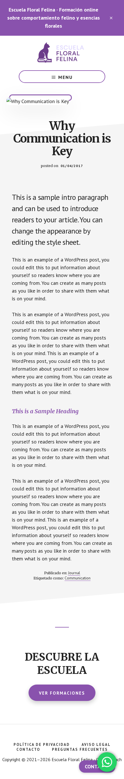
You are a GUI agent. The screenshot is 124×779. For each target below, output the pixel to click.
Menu (65, 77)
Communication (78, 578)
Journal (74, 572)
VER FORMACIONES (62, 693)
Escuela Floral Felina (62, 53)
